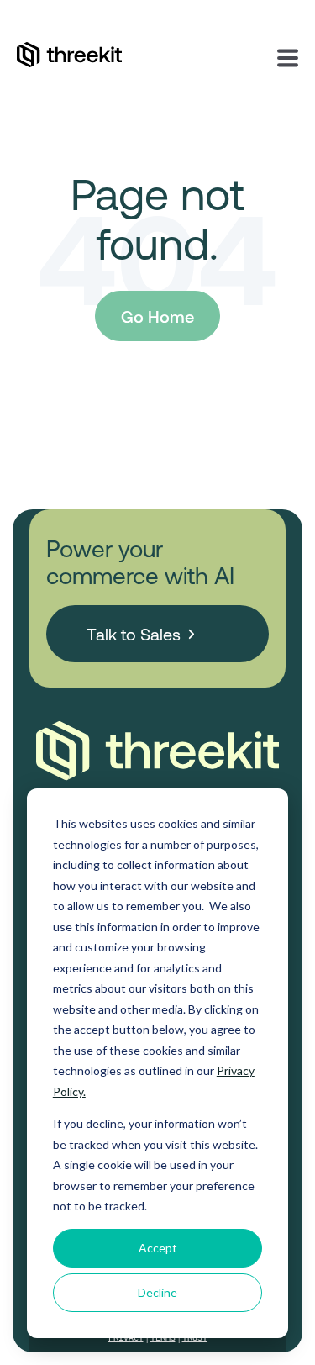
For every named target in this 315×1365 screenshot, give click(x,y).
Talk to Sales (134, 634)
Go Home (157, 316)
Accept (158, 1248)
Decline (157, 1292)
